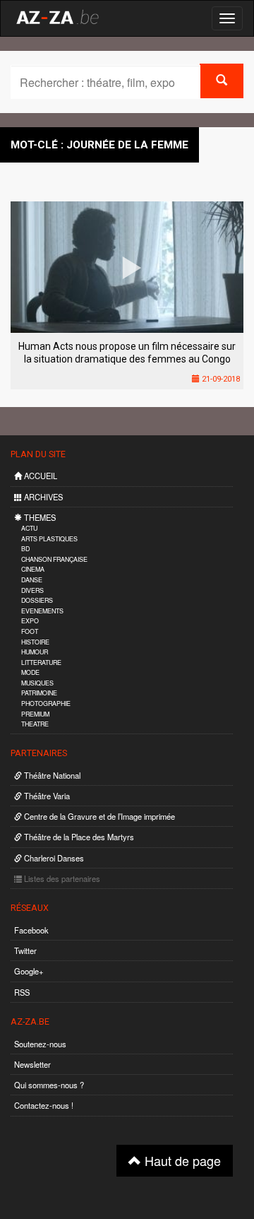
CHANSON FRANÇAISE (54, 559)
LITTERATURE (41, 662)
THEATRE (35, 724)
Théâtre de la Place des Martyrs (78, 836)
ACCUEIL (39, 475)
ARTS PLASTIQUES (49, 538)
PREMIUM (35, 714)
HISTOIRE (35, 642)
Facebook (31, 930)
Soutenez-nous (40, 1043)
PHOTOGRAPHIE (46, 703)
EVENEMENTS (42, 611)
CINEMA (32, 569)
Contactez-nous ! (43, 1105)
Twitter (25, 950)
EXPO (30, 620)
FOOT (29, 631)
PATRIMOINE (39, 692)
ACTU (29, 528)
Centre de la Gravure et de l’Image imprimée (98, 816)
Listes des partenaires (61, 878)
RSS (22, 992)
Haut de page (181, 1160)
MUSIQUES (37, 683)
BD (25, 548)
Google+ (29, 971)
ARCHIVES (42, 496)
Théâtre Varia (46, 795)
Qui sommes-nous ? (49, 1084)
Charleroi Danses (53, 858)
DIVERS (32, 590)
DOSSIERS (37, 600)
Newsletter (32, 1064)
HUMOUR (34, 651)
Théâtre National (51, 775)
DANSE (31, 579)
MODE (30, 672)
